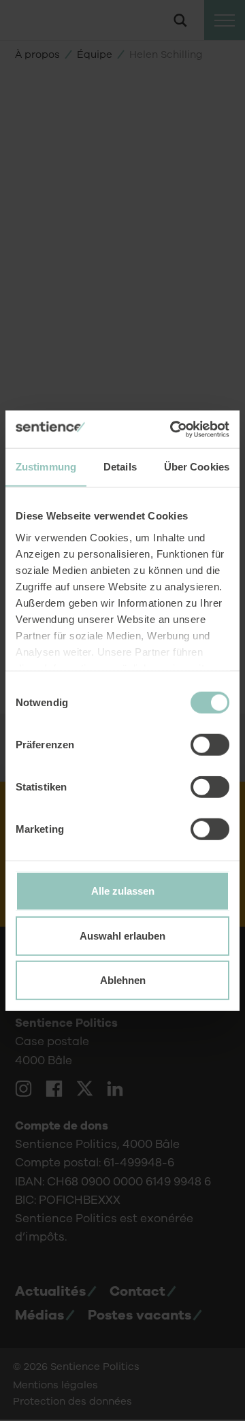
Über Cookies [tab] (196, 467)
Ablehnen (123, 980)
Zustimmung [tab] (46, 467)
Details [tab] (120, 467)
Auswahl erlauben (122, 935)
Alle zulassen (122, 891)
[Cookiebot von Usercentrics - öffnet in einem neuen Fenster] (172, 429)
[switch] (210, 745)
